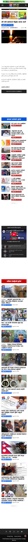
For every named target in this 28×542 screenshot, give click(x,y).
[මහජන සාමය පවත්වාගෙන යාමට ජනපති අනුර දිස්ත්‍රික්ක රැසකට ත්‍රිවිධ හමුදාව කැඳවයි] (14, 402)
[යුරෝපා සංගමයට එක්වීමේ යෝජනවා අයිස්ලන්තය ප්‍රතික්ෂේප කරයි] (5, 172)
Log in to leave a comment (14, 91)
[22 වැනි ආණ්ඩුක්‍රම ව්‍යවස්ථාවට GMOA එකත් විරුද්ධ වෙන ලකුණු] (5, 180)
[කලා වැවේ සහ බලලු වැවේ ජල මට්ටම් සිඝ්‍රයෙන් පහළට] (5, 150)
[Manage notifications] (25, 536)
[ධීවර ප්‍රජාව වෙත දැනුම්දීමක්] (5, 126)
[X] (17, 531)
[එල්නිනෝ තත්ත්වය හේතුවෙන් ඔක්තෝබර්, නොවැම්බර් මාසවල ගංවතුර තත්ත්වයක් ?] (14, 490)
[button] (2, 5)
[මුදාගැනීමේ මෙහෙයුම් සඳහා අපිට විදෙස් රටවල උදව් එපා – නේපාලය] (14, 447)
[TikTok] (14, 531)
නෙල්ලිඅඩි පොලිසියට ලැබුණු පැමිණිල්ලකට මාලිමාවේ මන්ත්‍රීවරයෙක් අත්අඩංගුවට (18, 156)
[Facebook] (6, 531)
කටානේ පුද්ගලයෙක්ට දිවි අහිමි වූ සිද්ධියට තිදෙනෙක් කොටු (18, 196)
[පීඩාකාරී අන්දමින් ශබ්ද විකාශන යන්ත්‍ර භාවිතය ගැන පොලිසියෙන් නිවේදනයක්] (5, 189)
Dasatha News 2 (14, 27)
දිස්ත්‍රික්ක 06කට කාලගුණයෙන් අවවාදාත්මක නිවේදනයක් (18, 141)
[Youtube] (21, 531)
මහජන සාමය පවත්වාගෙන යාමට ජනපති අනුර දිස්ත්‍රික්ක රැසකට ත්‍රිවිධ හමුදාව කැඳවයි (12, 412)
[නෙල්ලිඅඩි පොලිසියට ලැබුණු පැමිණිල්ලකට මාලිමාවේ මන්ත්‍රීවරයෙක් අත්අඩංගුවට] (5, 157)
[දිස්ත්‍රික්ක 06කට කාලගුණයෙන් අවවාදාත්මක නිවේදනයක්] (5, 143)
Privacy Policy (10, 536)
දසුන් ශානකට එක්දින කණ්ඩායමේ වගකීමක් (16, 163)
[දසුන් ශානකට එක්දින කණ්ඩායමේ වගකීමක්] (5, 165)
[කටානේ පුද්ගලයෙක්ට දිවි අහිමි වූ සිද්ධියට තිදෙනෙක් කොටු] (5, 197)
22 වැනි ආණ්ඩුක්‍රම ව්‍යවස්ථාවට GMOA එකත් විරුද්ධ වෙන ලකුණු (18, 180)
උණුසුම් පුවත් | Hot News (7, 25)
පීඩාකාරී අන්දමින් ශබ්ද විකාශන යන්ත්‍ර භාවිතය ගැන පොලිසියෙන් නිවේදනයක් (18, 188)
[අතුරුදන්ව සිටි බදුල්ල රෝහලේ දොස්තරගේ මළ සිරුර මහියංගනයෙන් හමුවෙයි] (14, 359)
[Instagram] (10, 531)
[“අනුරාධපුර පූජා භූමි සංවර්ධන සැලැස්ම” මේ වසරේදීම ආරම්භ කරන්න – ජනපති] (5, 133)
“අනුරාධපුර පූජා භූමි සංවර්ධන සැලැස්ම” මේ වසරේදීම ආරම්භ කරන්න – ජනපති (18, 133)
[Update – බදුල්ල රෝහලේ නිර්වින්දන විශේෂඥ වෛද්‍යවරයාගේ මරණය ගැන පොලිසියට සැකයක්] (14, 336)
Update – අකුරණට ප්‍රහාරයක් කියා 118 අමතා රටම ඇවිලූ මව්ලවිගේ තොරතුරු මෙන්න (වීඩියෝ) (12, 301)
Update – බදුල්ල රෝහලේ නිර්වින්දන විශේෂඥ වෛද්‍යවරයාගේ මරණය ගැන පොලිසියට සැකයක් (12, 346)
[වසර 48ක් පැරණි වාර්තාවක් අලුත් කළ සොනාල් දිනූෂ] (14, 314)
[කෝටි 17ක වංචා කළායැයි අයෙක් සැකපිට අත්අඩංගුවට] (14, 381)
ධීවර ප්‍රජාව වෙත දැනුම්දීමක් (18, 123)
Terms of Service (17, 536)
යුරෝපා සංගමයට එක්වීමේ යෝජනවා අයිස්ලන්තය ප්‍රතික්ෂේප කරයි (18, 172)
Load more (13, 203)
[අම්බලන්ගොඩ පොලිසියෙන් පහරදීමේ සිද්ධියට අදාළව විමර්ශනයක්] (14, 426)
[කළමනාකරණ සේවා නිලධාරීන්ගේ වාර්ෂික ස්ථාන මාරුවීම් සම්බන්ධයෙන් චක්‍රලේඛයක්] (14, 469)
